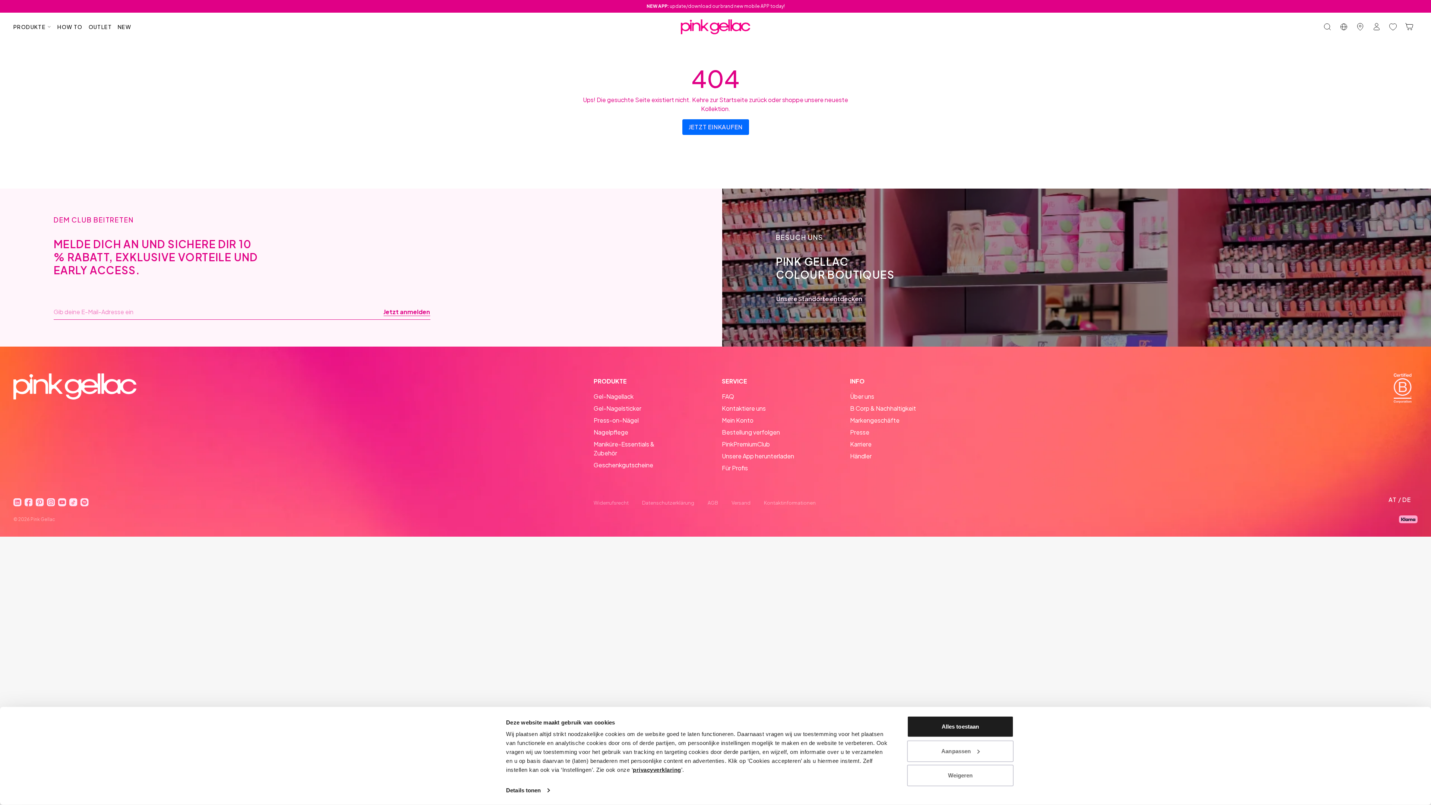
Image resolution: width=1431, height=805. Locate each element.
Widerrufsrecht (611, 503)
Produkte (29, 26)
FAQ (728, 396)
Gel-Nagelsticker (617, 408)
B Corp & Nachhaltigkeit (883, 408)
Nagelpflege (611, 432)
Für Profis (735, 468)
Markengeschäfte (875, 420)
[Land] (1344, 26)
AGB (713, 503)
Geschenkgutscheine (623, 465)
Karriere (861, 444)
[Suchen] (1327, 26)
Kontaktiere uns (744, 408)
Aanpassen (956, 751)
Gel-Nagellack (614, 396)
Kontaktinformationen (790, 503)
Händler (861, 456)
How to (69, 26)
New (124, 26)
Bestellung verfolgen (751, 432)
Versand (741, 503)
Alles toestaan (960, 726)
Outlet (100, 26)
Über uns (862, 396)
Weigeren (960, 775)
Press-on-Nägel (616, 420)
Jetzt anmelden (406, 312)
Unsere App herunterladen (758, 456)
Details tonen (523, 790)
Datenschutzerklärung (668, 503)
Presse (859, 432)
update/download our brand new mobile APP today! (716, 6)
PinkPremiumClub (746, 444)
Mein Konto (738, 420)
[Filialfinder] (1360, 27)
